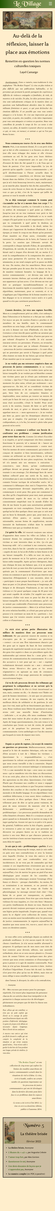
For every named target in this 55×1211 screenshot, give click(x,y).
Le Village (27, 4)
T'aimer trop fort (15, 1157)
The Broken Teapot (27, 1062)
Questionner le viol (16, 1161)
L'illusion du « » (17, 1152)
